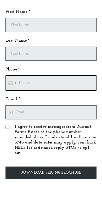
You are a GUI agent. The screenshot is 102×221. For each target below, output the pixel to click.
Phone (12, 69)
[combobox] (12, 82)
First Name (17, 12)
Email (12, 99)
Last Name (17, 40)
